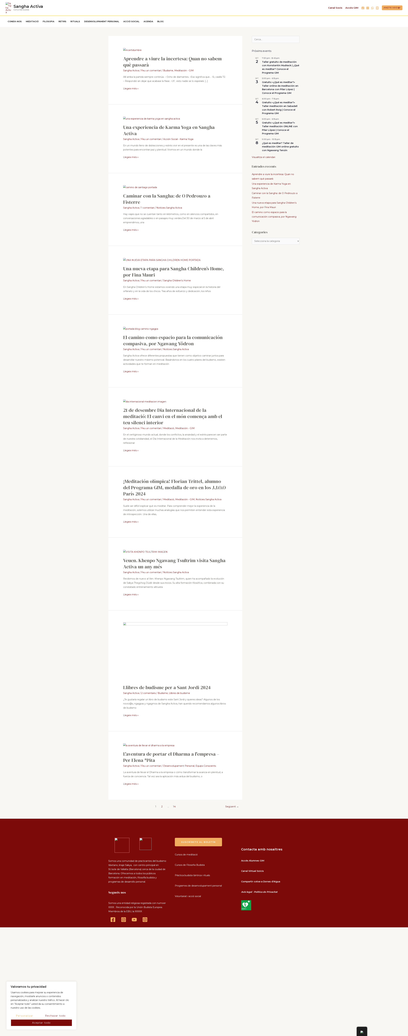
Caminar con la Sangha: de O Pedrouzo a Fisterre (166, 199)
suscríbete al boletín (198, 842)
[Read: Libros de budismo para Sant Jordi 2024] (175, 651)
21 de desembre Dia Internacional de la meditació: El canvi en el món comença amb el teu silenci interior (172, 416)
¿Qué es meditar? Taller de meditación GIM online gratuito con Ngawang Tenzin (280, 147)
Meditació (32, 21)
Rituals (75, 21)
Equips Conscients (206, 765)
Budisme (168, 70)
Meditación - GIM (184, 70)
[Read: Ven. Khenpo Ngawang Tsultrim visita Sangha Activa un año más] (145, 551)
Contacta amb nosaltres (261, 849)
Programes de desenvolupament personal (198, 885)
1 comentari (147, 207)
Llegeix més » (130, 88)
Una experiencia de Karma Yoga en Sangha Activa (169, 130)
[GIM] (144, 919)
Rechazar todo (55, 1015)
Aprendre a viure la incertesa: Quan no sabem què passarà (172, 61)
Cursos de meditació (186, 854)
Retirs (62, 21)
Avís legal (246, 891)
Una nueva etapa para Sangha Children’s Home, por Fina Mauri (173, 271)
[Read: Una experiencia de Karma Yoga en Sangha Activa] (151, 118)
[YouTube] (377, 8)
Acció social (131, 21)
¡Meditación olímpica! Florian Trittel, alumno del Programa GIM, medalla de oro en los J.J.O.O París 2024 (174, 487)
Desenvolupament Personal (178, 765)
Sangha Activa (28, 6)
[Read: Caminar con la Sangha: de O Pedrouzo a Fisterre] (140, 187)
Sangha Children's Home (177, 280)
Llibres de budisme (179, 693)
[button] (392, 7)
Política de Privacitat (265, 891)
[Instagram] (367, 8)
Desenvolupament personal (101, 21)
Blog (160, 21)
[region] (41, 1005)
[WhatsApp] (372, 8)
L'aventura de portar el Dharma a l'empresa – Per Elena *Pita (171, 757)
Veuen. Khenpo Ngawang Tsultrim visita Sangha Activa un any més (174, 563)
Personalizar (24, 1015)
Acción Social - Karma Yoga (178, 139)
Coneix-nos (15, 21)
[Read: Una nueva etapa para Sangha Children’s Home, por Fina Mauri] (161, 259)
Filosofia (48, 21)
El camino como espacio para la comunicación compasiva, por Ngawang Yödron (173, 340)
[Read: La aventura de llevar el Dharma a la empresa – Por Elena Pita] (148, 745)
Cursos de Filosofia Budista (190, 865)
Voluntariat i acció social (188, 896)
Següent (232, 806)
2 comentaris (148, 693)
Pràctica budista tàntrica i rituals (192, 875)
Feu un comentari (151, 70)
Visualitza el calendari (263, 157)
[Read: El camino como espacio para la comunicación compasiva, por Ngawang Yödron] (140, 328)
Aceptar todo (41, 1022)
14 (174, 806)
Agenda (148, 21)
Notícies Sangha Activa (169, 207)
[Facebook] (362, 8)
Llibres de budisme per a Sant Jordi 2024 (167, 687)
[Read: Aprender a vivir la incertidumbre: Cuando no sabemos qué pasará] (132, 50)
